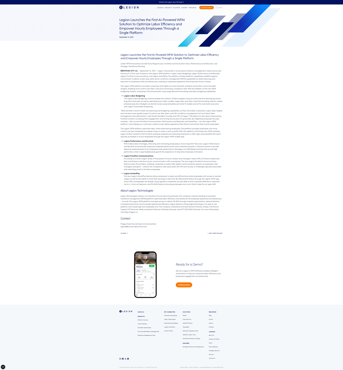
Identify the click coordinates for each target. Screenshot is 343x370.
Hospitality (186, 327)
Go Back (123, 233)
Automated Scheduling (171, 323)
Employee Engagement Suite (146, 335)
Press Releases (213, 347)
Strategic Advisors (214, 350)
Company (184, 7)
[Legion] (129, 7)
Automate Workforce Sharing (191, 338)
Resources (192, 7)
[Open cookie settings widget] (3, 367)
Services (211, 354)
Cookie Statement (205, 367)
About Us (211, 335)
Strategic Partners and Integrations (193, 347)
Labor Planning (142, 324)
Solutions (176, 7)
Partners (186, 343)
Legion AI (160, 7)
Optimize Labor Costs (189, 334)
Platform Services (143, 320)
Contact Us (212, 358)
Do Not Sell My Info (217, 367)
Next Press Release (215, 233)
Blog (210, 315)
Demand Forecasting (170, 315)
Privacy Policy (184, 367)
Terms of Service (194, 367)
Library (211, 323)
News (210, 343)
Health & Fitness (188, 323)
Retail (184, 315)
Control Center (168, 331)
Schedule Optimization (144, 327)
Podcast (211, 327)
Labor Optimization (170, 319)
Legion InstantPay (169, 327)
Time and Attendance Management (148, 331)
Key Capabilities (169, 312)
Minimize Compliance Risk (190, 331)
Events (211, 319)
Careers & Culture (214, 339)
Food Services (187, 319)
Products (168, 7)
